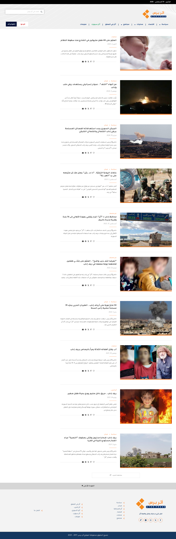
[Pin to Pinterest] (85, 62)
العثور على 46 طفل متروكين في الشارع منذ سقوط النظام (88, 40)
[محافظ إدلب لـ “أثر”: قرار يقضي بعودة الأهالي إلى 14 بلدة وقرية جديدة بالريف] (146, 230)
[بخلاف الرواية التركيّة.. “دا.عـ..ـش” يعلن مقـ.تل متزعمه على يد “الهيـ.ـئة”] (146, 186)
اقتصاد (151, 25)
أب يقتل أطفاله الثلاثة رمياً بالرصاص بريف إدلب (93, 350)
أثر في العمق (110, 25)
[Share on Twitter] (88, 61)
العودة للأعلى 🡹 (88, 486)
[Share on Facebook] (90, 62)
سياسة (165, 25)
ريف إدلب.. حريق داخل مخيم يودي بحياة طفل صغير (92, 394)
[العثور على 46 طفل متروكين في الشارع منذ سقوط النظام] (146, 53)
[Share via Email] (83, 62)
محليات (140, 25)
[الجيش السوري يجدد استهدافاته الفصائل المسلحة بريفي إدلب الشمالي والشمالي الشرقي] (146, 141)
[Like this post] (94, 62)
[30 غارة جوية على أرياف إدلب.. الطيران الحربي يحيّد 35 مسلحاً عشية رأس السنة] (146, 318)
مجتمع (126, 25)
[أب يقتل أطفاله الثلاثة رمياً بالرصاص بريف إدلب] (146, 362)
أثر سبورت (95, 25)
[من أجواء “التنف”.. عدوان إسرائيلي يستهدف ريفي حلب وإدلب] (146, 97)
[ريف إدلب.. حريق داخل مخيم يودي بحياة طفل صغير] (146, 406)
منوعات (83, 25)
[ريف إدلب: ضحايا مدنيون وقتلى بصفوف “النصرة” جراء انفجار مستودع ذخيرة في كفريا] (146, 450)
